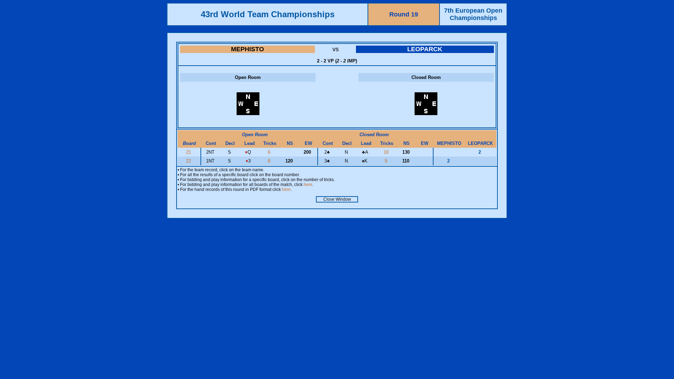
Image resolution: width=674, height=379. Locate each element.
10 (387, 152)
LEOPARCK (424, 49)
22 (189, 161)
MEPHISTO (247, 49)
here (308, 184)
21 (189, 152)
